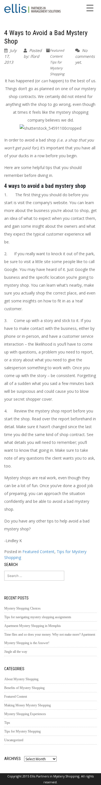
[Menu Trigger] (90, 7)
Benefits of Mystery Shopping (24, 688)
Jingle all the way (15, 652)
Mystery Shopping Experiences (25, 714)
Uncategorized (13, 740)
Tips (7, 723)
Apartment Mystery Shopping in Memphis (32, 626)
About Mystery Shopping (21, 679)
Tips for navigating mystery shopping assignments (37, 617)
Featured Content (38, 551)
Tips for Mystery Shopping (57, 68)
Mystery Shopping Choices (22, 608)
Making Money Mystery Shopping (27, 705)
